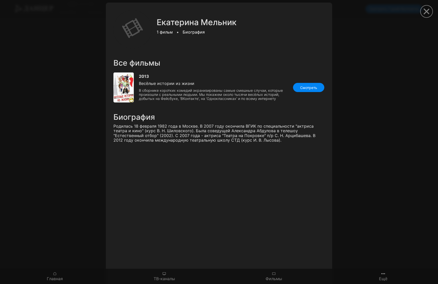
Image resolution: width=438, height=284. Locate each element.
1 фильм (165, 32)
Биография (194, 32)
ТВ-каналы (164, 278)
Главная (55, 278)
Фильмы (274, 278)
